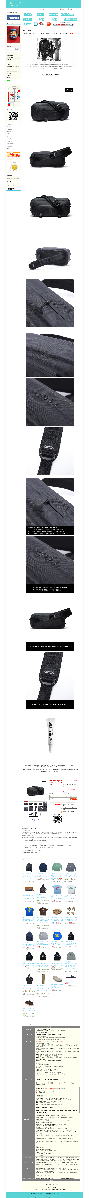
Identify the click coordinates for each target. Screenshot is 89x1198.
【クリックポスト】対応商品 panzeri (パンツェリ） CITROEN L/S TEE (43, 943)
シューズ (10, 146)
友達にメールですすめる (69, 811)
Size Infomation (11, 181)
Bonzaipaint (10, 53)
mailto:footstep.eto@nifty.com (57, 1189)
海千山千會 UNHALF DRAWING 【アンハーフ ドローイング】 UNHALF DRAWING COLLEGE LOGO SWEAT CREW (71, 965)
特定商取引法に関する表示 (52, 1193)
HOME (24, 30)
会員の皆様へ (10, 175)
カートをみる (39, 9)
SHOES (8, 78)
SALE (9, 148)
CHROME (9, 64)
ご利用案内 (61, 9)
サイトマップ (78, 9)
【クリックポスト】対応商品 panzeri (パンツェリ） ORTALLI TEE (70, 897)
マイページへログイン (50, 9)
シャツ (9, 126)
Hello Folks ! (11, 68)
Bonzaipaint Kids (12, 71)
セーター (10, 138)
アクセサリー (11, 143)
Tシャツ (10, 134)
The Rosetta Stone (12, 62)
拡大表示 (37, 819)
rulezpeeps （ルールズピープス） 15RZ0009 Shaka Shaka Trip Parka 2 (43, 896)
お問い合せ (69, 9)
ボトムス (10, 129)
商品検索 (9, 47)
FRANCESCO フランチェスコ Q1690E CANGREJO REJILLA (57, 986)
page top (76, 1019)
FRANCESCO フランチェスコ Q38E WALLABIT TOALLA (29, 1010)
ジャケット (10, 124)
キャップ (10, 141)
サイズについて (11, 185)
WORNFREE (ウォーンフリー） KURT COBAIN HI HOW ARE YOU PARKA (29, 963)
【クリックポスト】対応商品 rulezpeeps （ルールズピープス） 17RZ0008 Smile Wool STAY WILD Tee (43, 921)
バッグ (9, 136)
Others (9, 75)
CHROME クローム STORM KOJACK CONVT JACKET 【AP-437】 (29, 987)
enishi (9, 73)
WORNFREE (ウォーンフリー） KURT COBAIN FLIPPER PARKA (70, 943)
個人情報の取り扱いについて (37, 1193)
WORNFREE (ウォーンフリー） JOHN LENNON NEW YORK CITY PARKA (57, 963)
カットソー (10, 131)
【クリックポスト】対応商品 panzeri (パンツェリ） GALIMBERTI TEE (29, 919)
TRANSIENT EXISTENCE (13, 66)
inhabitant (10, 55)
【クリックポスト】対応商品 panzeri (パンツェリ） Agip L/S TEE (57, 943)
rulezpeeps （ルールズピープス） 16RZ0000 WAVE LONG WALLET (29, 897)
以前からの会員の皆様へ (13, 178)
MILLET (9, 59)
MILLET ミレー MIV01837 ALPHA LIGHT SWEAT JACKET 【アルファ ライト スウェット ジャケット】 (29, 876)
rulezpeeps (10, 57)
